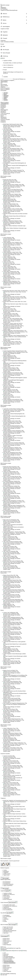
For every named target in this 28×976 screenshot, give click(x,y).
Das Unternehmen (7, 916)
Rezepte (13, 71)
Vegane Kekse (6, 875)
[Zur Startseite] (5, 2)
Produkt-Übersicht (7, 908)
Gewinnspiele (6, 898)
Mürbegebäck (3, 117)
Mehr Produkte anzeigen (6, 176)
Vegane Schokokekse (7, 885)
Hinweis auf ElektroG (8, 960)
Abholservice (6, 907)
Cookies (2, 108)
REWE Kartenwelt (7, 941)
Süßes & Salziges (4, 85)
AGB (4, 952)
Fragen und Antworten (8, 927)
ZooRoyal (5, 943)
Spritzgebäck (3, 111)
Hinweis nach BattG (7, 959)
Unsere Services (6, 896)
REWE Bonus (6, 895)
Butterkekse (3, 107)
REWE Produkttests (7, 899)
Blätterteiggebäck (4, 109)
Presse (4, 920)
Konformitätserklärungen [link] (8, 961)
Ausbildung (5, 919)
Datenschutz (6, 954)
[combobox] (7, 79)
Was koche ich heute (7, 931)
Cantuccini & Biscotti (5, 113)
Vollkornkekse (4, 118)
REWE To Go (6, 939)
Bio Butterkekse (6, 883)
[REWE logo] (3, 58)
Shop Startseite (4, 84)
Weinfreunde (6, 942)
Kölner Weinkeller (7, 944)
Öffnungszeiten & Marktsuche (9, 930)
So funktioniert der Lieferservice (10, 906)
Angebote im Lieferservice (9, 894)
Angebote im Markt (7, 893)
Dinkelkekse (3, 112)
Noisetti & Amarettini (5, 119)
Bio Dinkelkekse (6, 881)
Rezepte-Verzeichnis (7, 929)
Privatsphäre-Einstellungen (9, 957)
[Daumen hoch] (3, 864)
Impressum (5, 955)
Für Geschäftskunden (7, 909)
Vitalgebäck (3, 120)
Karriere (5, 917)
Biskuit (2, 115)
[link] (15, 61)
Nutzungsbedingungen (8, 956)
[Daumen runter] (7, 864)
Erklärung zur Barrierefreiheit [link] (9, 962)
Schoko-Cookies (6, 873)
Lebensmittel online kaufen (9, 904)
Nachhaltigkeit (6, 915)
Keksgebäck (3, 105)
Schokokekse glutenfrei (8, 884)
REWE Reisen (6, 938)
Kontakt (5, 921)
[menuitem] (14, 13)
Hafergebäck (3, 106)
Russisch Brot (4, 114)
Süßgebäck (3, 86)
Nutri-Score (5, 933)
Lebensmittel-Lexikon (8, 928)
